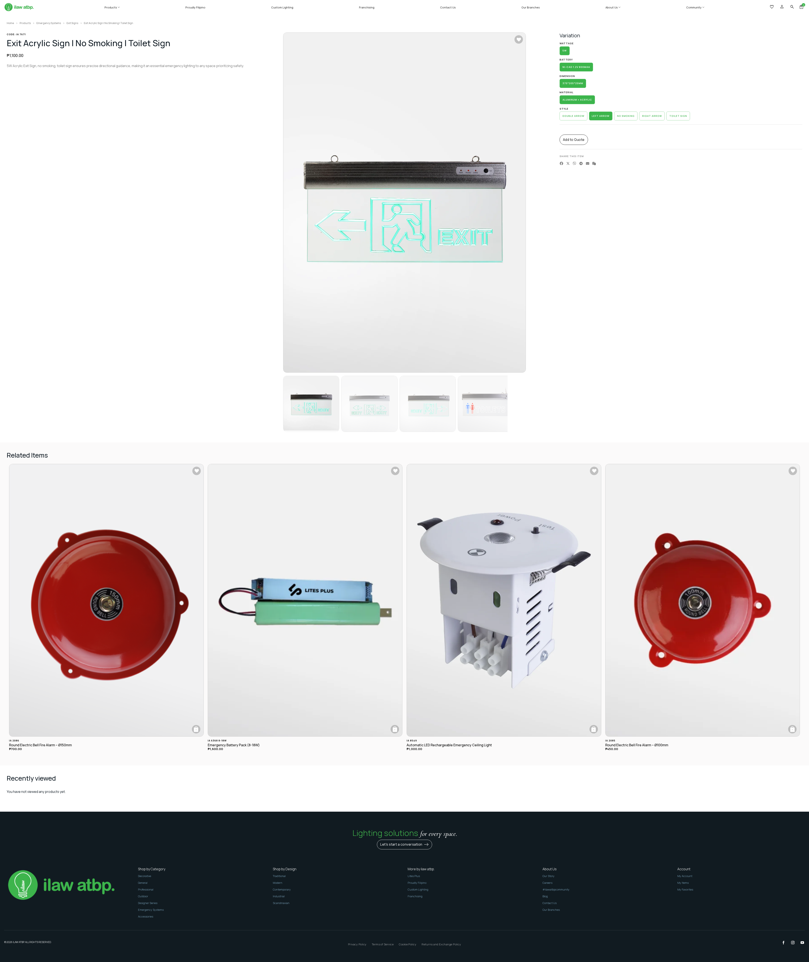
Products (110, 7)
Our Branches (530, 7)
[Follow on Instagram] (790, 943)
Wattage (567, 43)
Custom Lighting (282, 7)
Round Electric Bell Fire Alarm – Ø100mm (636, 745)
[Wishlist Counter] (772, 7)
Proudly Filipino (195, 7)
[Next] (515, 203)
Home (10, 23)
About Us (611, 7)
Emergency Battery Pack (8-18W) (234, 745)
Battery (566, 59)
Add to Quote (574, 139)
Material (566, 92)
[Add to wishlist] (518, 39)
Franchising (366, 7)
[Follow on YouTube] (800, 943)
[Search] (792, 7)
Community (694, 7)
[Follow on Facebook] (781, 943)
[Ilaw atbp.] (19, 7)
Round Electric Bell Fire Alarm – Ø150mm (40, 745)
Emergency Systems (48, 23)
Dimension (567, 76)
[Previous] (293, 203)
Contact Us (448, 7)
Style (564, 109)
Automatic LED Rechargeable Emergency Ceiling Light (449, 745)
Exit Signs (72, 23)
